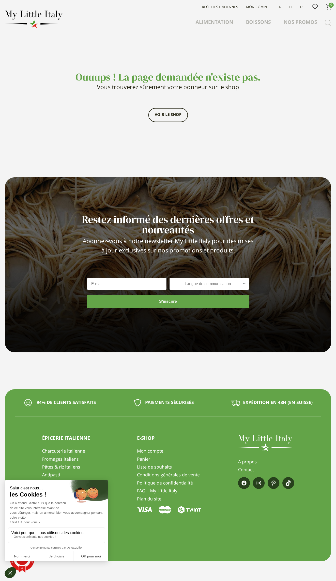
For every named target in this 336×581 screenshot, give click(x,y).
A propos (247, 462)
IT (290, 7)
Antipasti (51, 475)
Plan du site (149, 499)
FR (279, 7)
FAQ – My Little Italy (157, 491)
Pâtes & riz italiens (61, 467)
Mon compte (258, 7)
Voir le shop (168, 115)
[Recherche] (327, 22)
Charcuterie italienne (63, 451)
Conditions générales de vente (168, 475)
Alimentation (214, 22)
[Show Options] (244, 284)
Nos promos (300, 22)
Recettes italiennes (220, 7)
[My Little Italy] (33, 27)
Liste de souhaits (315, 7)
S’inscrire (168, 301)
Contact (246, 470)
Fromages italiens (60, 459)
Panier (143, 459)
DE (302, 7)
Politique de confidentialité (165, 483)
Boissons (258, 22)
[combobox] (208, 284)
